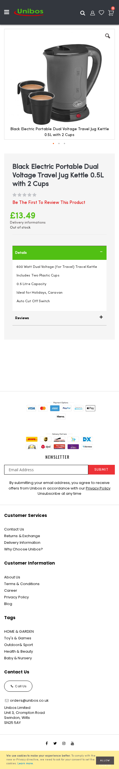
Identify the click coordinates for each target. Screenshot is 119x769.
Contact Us (14, 529)
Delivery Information (22, 542)
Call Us (20, 686)
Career (10, 590)
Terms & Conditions (22, 583)
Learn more (25, 763)
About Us (12, 577)
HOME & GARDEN (19, 631)
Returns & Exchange (22, 536)
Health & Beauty (18, 651)
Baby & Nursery (18, 658)
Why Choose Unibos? (23, 549)
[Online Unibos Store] (29, 12)
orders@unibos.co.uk (29, 700)
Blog (8, 603)
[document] (60, 760)
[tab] (59, 253)
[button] (108, 40)
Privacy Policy (98, 488)
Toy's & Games (17, 638)
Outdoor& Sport (18, 644)
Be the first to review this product (48, 203)
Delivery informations (28, 222)
